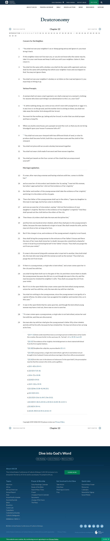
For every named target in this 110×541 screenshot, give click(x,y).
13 (49, 33)
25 (82, 33)
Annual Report (11, 492)
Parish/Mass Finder (88, 484)
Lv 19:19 (72, 337)
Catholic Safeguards (13, 515)
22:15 (30, 341)
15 (54, 33)
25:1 (61, 348)
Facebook (85, 526)
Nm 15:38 (36, 388)
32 (10, 36)
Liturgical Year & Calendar (40, 495)
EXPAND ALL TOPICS (12, 519)
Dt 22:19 (39, 411)
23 (77, 33)
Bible (8, 502)
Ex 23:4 (36, 366)
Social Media (86, 495)
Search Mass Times (37, 490)
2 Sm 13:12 (49, 397)
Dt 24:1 (36, 393)
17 (60, 33)
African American (12, 490)
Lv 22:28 (37, 375)
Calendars (85, 490)
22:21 (31, 397)
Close (105, 539)
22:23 (30, 353)
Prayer (33, 492)
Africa (8, 487)
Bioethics (9, 505)
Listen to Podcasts (53, 459)
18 (63, 33)
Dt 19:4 (35, 406)
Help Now (94, 2)
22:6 (30, 375)
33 (13, 36)
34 (15, 36)
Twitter (81, 526)
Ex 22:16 (46, 411)
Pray (58, 492)
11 (43, 33)
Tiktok (101, 526)
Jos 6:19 (78, 337)
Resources (85, 487)
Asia (7, 495)
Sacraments (35, 497)
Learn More (72, 472)
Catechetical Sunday (13, 513)
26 (85, 33)
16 (57, 33)
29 (93, 33)
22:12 (31, 388)
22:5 (30, 371)
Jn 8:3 (63, 402)
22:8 (30, 380)
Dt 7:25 (35, 371)
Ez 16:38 (55, 402)
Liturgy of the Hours (38, 500)
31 (99, 33)
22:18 (30, 348)
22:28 (31, 411)
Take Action (60, 484)
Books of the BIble (37, 487)
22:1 (30, 366)
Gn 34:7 (42, 397)
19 (65, 33)
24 (79, 33)
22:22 (30, 402)
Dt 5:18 (35, 402)
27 (88, 33)
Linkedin (93, 526)
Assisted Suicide (11, 500)
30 (96, 33)
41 (41, 388)
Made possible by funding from (84, 532)
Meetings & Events (62, 490)
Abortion (9, 484)
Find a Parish (70, 2)
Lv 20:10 (48, 402)
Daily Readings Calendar (64, 2)
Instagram (97, 526)
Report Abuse (81, 2)
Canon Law (9, 508)
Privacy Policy (60, 422)
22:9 (30, 335)
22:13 (31, 393)
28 (91, 33)
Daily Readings (57, 2)
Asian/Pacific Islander (13, 497)
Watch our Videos (67, 459)
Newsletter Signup (88, 492)
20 (68, 33)
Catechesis (10, 510)
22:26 (30, 359)
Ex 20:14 (42, 402)
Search (101, 2)
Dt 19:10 (36, 380)
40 (59, 402)
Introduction (14, 33)
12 (46, 33)
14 (51, 33)
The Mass (34, 502)
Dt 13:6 (36, 397)
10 (40, 33)
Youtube (89, 526)
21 (71, 33)
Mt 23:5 (45, 388)
